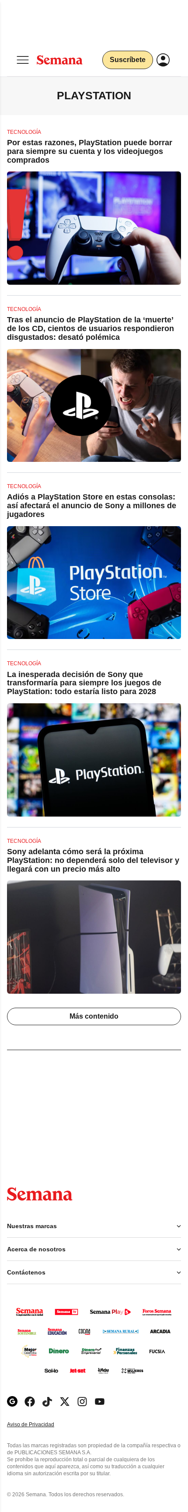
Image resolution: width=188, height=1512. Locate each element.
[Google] (12, 1401)
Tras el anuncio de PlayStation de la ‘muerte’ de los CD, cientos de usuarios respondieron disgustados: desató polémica (90, 328)
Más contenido (94, 1016)
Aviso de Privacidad (40, 1424)
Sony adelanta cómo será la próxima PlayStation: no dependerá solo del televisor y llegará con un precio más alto (93, 860)
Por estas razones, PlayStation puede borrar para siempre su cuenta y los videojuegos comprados (89, 151)
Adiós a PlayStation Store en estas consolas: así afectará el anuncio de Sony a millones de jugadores (91, 505)
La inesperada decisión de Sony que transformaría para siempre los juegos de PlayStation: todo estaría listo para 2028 (84, 683)
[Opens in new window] (29, 1401)
